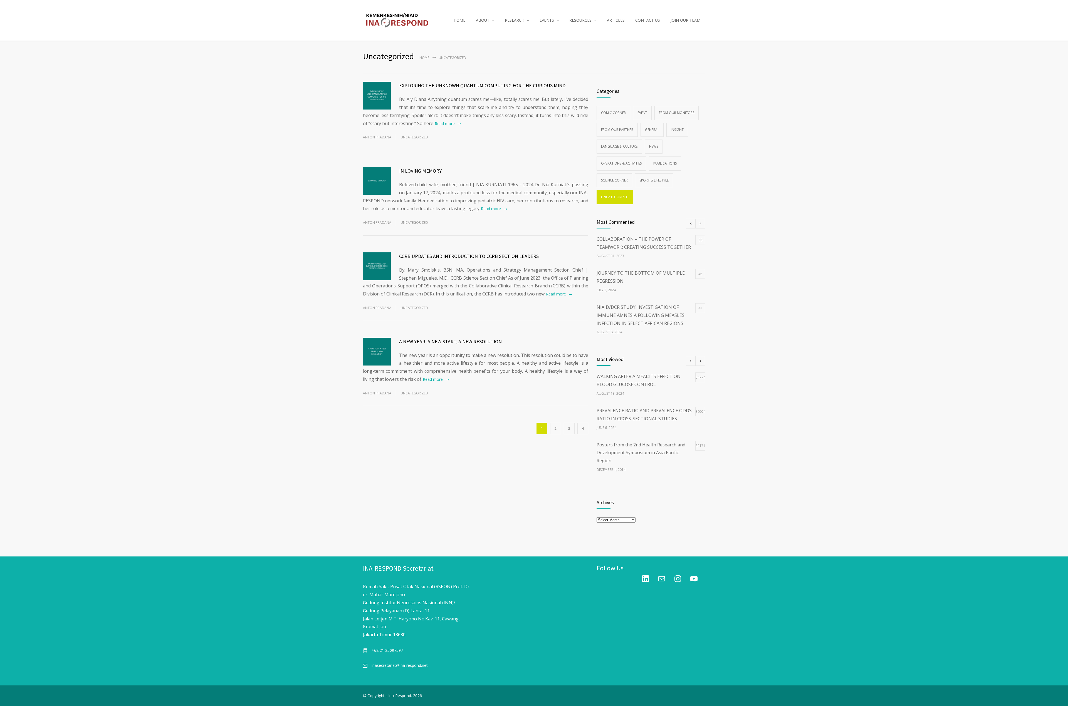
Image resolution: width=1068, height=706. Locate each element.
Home (424, 57)
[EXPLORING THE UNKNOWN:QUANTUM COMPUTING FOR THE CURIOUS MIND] (377, 96)
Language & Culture (619, 146)
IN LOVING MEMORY (420, 171)
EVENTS (547, 20)
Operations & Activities (621, 163)
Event (642, 112)
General (652, 129)
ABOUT (483, 20)
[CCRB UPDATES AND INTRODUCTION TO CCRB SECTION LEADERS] (377, 266)
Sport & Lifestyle (654, 180)
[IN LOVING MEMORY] (377, 181)
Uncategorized (414, 137)
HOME (459, 20)
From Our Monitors (676, 112)
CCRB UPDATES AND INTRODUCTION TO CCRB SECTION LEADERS (469, 256)
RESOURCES (580, 20)
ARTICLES (616, 20)
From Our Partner (617, 129)
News (653, 146)
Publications (665, 163)
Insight (677, 129)
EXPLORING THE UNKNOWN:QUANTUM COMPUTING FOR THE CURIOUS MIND (482, 85)
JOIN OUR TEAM (685, 20)
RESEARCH (514, 20)
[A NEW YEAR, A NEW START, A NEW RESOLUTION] (377, 352)
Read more (445, 123)
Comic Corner (613, 112)
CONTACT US (647, 20)
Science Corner (614, 180)
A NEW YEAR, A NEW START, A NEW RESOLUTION (450, 341)
